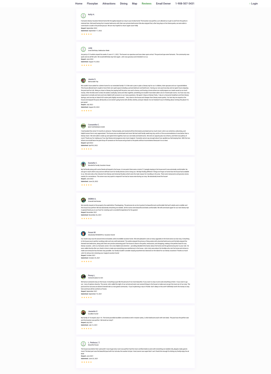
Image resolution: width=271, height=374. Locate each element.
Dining (123, 3)
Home (78, 3)
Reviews (146, 3)
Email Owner (163, 3)
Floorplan (92, 3)
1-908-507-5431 (184, 3)
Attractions (108, 3)
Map (134, 3)
